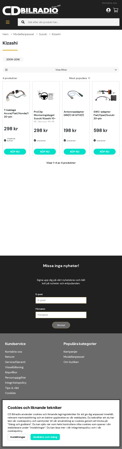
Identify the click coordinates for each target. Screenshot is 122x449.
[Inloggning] (108, 10)
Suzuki (43, 34)
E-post (39, 294)
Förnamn (40, 308)
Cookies (10, 393)
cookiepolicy (15, 431)
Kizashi (56, 34)
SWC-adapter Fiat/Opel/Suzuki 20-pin (104, 115)
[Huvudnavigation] (8, 22)
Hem (6, 34)
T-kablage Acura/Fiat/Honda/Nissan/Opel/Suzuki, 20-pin (16, 113)
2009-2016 (13, 59)
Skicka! (61, 325)
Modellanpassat (23, 34)
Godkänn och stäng (45, 437)
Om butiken (71, 362)
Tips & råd (12, 388)
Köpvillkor (11, 372)
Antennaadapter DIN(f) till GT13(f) (74, 113)
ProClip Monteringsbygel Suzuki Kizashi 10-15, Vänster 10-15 (45, 116)
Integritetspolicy (16, 382)
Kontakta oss (109, 3)
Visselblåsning (14, 367)
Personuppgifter (15, 377)
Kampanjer (71, 351)
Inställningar (17, 437)
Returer (10, 357)
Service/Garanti (15, 362)
